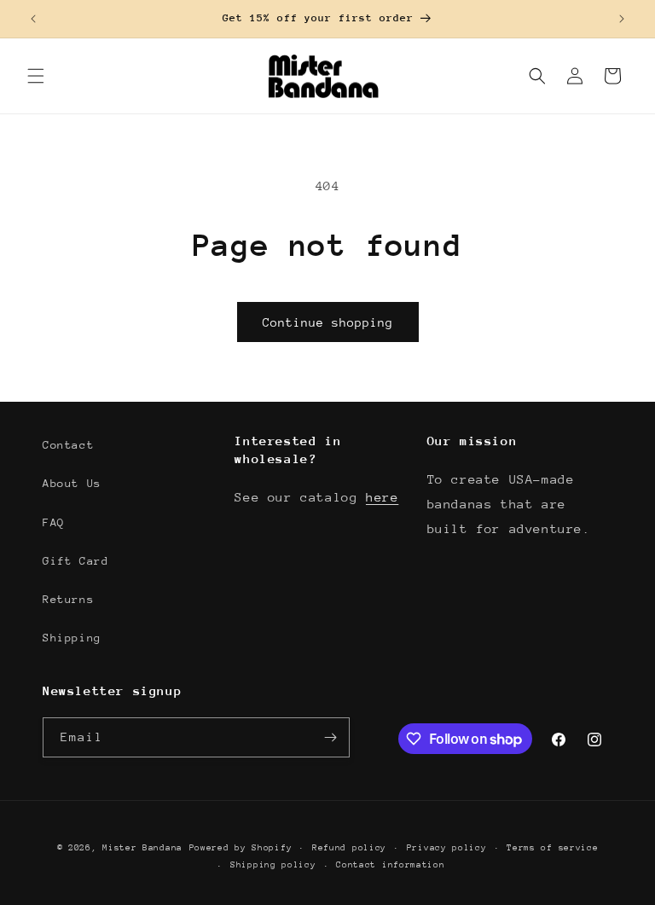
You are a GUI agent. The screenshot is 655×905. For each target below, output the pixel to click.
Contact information (390, 865)
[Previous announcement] (33, 19)
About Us (72, 483)
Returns (68, 599)
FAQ (54, 522)
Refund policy (349, 848)
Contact (68, 444)
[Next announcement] (622, 19)
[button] (36, 76)
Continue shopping (328, 322)
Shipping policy (273, 865)
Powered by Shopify (241, 848)
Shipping (72, 637)
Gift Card (75, 560)
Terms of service (552, 848)
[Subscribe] (330, 737)
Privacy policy (447, 848)
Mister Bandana (142, 848)
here (382, 497)
